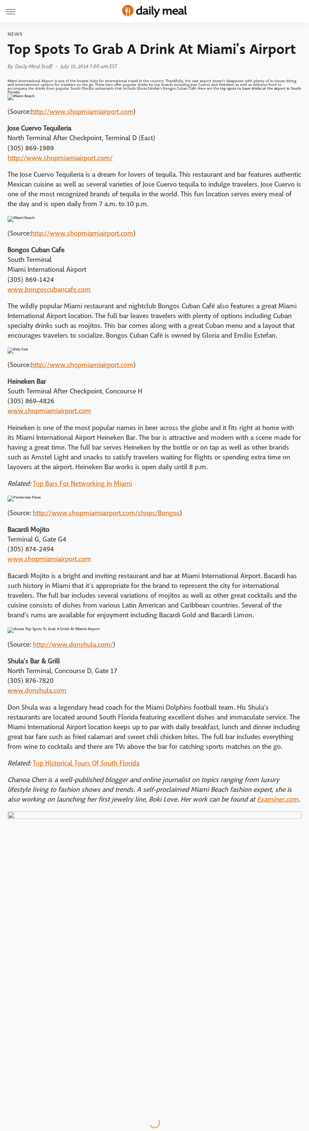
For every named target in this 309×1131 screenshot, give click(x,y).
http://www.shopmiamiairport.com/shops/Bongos (106, 513)
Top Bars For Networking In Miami (82, 483)
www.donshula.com (37, 690)
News (15, 34)
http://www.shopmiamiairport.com (82, 111)
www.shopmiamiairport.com (49, 411)
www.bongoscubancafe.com (49, 289)
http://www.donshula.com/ (73, 644)
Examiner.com (277, 799)
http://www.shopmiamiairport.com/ (60, 158)
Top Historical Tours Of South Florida (86, 763)
